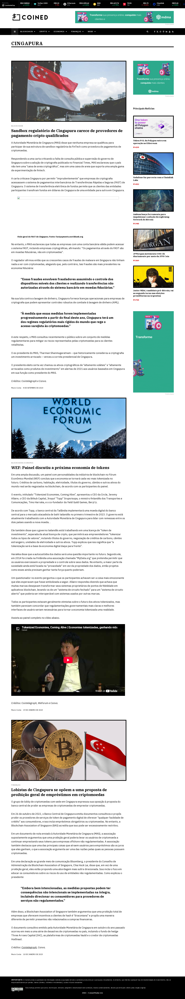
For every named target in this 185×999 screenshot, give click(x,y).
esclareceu (103, 162)
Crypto (43, 31)
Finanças (76, 31)
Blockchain (26, 31)
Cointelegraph (29, 381)
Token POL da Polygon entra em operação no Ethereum (149, 142)
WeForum (43, 703)
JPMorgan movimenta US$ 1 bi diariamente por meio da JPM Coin (151, 255)
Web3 (90, 31)
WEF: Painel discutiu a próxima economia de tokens (60, 467)
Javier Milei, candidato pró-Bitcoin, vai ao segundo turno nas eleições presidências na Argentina (153, 293)
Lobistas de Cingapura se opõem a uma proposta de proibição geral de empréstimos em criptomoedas (59, 792)
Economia (59, 31)
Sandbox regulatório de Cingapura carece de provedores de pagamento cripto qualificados (67, 133)
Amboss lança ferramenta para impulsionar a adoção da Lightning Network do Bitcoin (151, 217)
